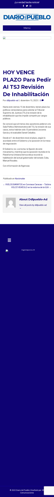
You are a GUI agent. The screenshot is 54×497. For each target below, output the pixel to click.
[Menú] (9, 240)
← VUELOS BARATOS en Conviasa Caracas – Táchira (27, 184)
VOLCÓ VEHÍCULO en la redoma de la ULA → (31, 187)
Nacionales (20, 178)
